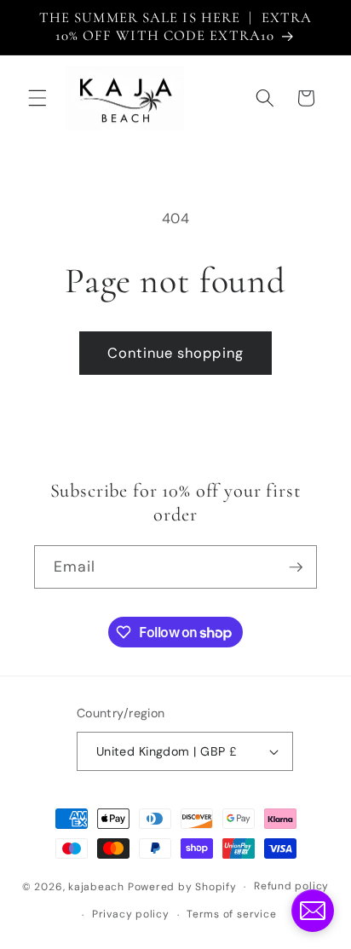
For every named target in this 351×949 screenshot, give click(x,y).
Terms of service (231, 914)
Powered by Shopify (182, 887)
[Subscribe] (295, 567)
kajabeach (96, 887)
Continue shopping (175, 353)
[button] (37, 98)
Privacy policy (131, 914)
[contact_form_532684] (312, 910)
